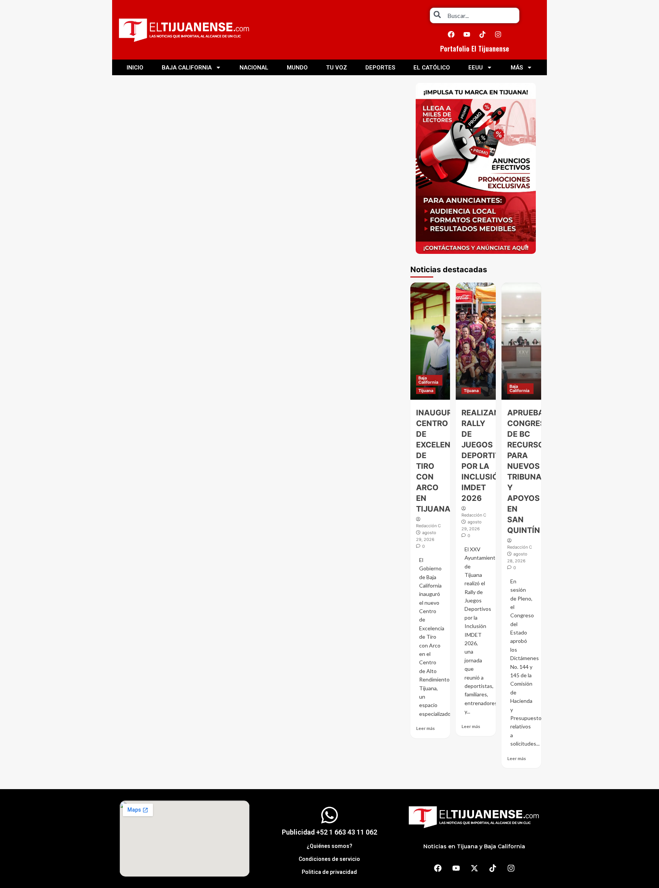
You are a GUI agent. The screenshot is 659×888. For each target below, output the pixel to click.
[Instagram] (498, 34)
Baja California (187, 67)
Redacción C (428, 525)
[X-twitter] (474, 868)
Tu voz (336, 67)
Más (517, 67)
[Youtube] (467, 34)
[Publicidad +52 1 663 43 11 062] (329, 815)
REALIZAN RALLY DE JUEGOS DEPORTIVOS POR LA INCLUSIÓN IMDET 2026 (486, 455)
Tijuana (425, 390)
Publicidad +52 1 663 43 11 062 (329, 832)
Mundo (297, 67)
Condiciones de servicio (329, 859)
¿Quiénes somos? (329, 846)
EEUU (475, 67)
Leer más (425, 728)
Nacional (253, 67)
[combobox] (474, 15)
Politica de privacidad (329, 872)
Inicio (135, 67)
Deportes (380, 67)
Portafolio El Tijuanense (474, 48)
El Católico (431, 67)
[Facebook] (451, 34)
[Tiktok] (482, 34)
